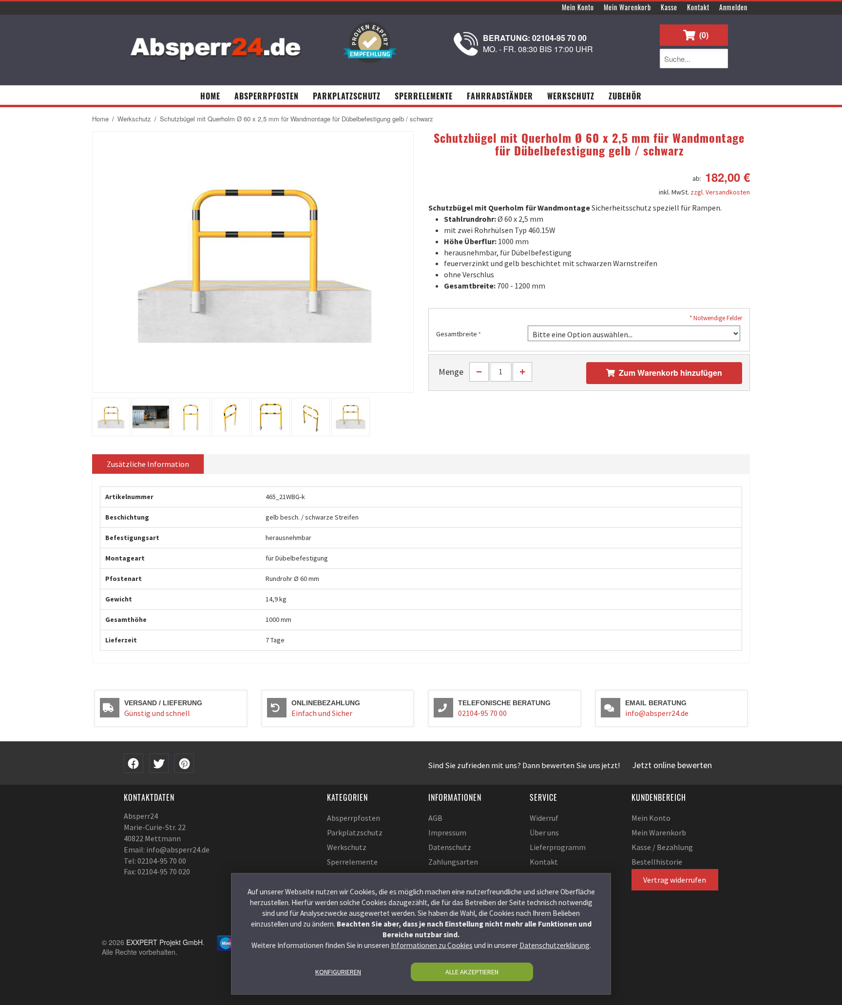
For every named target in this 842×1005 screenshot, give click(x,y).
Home (100, 119)
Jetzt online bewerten (672, 765)
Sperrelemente (352, 862)
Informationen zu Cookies (432, 945)
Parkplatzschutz (355, 832)
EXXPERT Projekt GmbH (164, 942)
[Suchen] (718, 58)
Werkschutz (134, 119)
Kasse (669, 7)
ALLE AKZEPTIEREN (471, 971)
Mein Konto (578, 7)
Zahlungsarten (453, 862)
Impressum (447, 832)
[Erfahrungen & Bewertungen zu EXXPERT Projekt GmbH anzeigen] (370, 42)
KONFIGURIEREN (338, 971)
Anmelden (733, 7)
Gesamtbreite (456, 333)
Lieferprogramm (558, 847)
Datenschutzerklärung (554, 945)
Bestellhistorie (657, 862)
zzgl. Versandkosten (720, 192)
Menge (451, 371)
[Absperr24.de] (216, 45)
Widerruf (544, 818)
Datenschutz (449, 847)
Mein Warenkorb (627, 7)
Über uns (544, 832)
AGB (435, 818)
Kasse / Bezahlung (662, 847)
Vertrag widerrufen (674, 880)
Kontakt (698, 7)
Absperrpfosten (353, 818)
